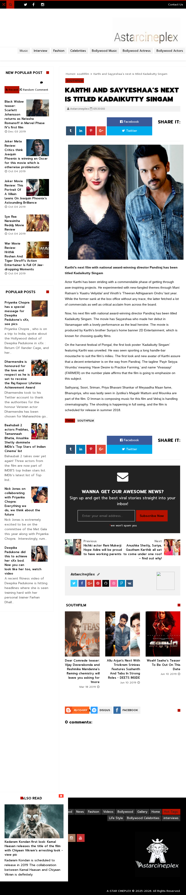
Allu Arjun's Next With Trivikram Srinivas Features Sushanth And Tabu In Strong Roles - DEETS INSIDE (123, 669)
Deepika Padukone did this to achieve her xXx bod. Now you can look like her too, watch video (23, 561)
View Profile (82, 574)
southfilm (85, 421)
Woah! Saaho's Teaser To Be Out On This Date (163, 664)
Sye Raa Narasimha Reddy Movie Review (14, 223)
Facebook (131, 121)
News (80, 812)
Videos (108, 812)
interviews (171, 818)
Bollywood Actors (170, 51)
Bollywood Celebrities (143, 818)
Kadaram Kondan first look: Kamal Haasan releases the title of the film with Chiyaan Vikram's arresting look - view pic (34, 848)
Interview (40, 51)
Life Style (116, 818)
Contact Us (175, 4)
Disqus (105, 710)
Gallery (142, 812)
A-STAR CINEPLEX (119, 891)
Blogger (80, 710)
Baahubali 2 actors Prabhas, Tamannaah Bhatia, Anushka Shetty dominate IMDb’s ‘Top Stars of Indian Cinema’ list (25, 438)
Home (156, 812)
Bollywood (125, 812)
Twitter (131, 130)
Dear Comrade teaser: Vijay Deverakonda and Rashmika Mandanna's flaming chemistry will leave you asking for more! (82, 671)
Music (24, 51)
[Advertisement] (93, 55)
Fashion (93, 812)
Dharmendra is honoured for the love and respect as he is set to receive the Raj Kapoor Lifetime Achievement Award (23, 375)
